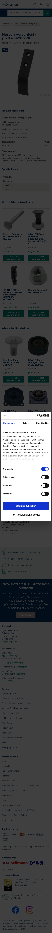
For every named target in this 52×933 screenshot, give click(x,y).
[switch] (45, 477)
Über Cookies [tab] (42, 423)
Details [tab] (26, 423)
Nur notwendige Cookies (26, 515)
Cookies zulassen (26, 506)
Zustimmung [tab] (9, 423)
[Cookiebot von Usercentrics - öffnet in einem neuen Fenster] (37, 415)
